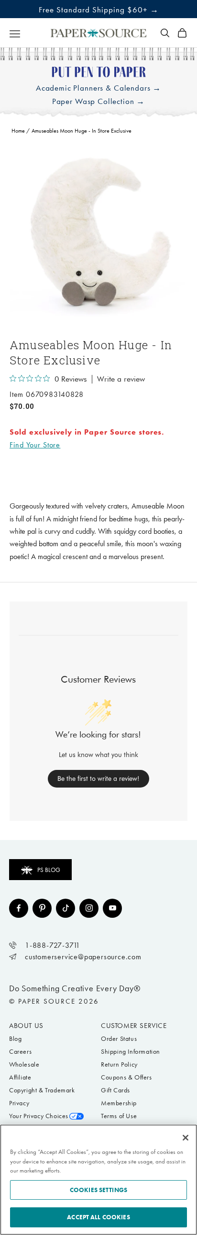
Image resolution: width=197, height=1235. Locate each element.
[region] (98, 234)
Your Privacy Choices (38, 1116)
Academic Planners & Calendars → (98, 88)
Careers (20, 1052)
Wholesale (24, 1064)
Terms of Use (119, 1116)
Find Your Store (35, 444)
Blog (15, 1039)
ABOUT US (26, 1025)
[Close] (185, 1137)
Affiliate (20, 1077)
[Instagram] (88, 908)
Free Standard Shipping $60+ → (99, 9)
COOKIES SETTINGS (98, 1189)
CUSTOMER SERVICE (134, 1025)
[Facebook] (18, 908)
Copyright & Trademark (42, 1090)
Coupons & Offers (126, 1077)
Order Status (119, 1039)
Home (18, 130)
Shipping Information (130, 1052)
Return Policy (119, 1064)
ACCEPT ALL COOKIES (98, 1217)
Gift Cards (115, 1090)
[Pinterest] (42, 908)
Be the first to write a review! (98, 778)
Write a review (121, 379)
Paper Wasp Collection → (98, 101)
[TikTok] (65, 908)
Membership (119, 1103)
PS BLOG (48, 869)
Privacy (19, 1103)
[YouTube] (112, 908)
